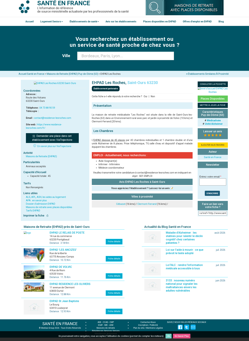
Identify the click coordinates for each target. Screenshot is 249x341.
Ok (168, 336)
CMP (112, 322)
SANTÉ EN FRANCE (60, 323)
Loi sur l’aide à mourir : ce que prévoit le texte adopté (184, 251)
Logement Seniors (50, 21)
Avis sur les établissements (121, 21)
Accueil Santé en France (31, 74)
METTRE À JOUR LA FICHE (212, 105)
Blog (221, 21)
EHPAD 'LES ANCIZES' (63, 249)
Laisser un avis (212, 131)
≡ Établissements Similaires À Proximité (207, 74)
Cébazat (120, 204)
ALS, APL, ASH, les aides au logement (46, 197)
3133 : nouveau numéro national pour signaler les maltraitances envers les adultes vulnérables (182, 285)
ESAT (100, 325)
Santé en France (212, 157)
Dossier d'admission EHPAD (40, 203)
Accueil (29, 21)
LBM (111, 325)
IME (106, 325)
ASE (99, 322)
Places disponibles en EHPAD (159, 21)
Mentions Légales (154, 328)
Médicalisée (214, 120)
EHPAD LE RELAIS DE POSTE (67, 232)
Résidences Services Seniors (106, 331)
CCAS (105, 322)
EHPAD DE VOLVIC (61, 266)
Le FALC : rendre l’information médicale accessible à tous (184, 266)
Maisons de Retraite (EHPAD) (41, 156)
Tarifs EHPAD (33, 210)
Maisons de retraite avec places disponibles (49, 207)
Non (153, 96)
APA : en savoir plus (36, 200)
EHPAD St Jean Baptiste (64, 301)
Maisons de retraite (106, 328)
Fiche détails (114, 241)
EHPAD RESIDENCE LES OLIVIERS (70, 284)
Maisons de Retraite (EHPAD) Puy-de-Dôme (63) (72, 74)
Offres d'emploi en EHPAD (197, 21)
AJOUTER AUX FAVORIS (212, 145)
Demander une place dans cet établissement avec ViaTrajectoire (52, 137)
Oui (145, 96)
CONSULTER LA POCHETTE (213, 84)
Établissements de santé (83, 21)
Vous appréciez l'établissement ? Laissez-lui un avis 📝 (142, 188)
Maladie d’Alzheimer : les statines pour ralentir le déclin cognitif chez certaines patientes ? (184, 237)
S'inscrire (212, 193)
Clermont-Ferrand (147, 204)
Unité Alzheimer (214, 123)
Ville (67, 55)
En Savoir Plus (182, 336)
